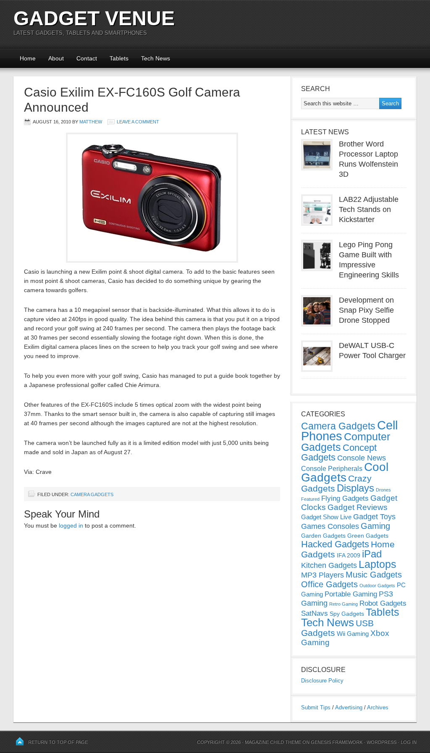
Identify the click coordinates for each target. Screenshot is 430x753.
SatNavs (314, 613)
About (56, 58)
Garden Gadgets (323, 535)
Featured (310, 499)
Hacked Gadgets (335, 544)
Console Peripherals (331, 468)
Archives (377, 707)
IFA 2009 (348, 555)
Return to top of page (58, 742)
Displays (355, 488)
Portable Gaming (351, 594)
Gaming (375, 526)
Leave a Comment (138, 121)
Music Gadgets (374, 574)
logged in (71, 525)
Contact (86, 58)
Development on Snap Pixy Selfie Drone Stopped (366, 310)
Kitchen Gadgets (329, 565)
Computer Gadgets (345, 442)
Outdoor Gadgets (377, 585)
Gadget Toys (374, 516)
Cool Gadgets (344, 472)
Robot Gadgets (382, 603)
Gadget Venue (94, 18)
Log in (409, 742)
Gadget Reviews (358, 507)
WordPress (381, 742)
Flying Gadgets (345, 498)
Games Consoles (330, 526)
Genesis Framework (336, 742)
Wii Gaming (353, 633)
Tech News (155, 58)
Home (28, 58)
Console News (361, 458)
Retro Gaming (343, 604)
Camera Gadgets (92, 494)
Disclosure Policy (322, 680)
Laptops (377, 564)
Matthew (90, 121)
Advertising (348, 707)
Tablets (119, 58)
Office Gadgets (329, 584)
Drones (383, 489)
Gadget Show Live (326, 516)
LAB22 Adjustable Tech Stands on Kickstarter (369, 209)
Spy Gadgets (347, 613)
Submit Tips (315, 707)
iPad (372, 554)
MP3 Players (322, 575)
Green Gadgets (367, 535)
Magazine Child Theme (273, 742)
